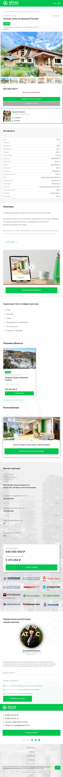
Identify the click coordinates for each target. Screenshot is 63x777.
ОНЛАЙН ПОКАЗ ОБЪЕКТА (31, 290)
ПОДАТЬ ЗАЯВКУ (31, 567)
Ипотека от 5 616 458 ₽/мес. (31, 92)
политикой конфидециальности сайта (40, 766)
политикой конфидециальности (18, 685)
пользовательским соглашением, (11, 768)
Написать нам (31, 732)
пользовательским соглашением (35, 685)
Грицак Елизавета (18, 112)
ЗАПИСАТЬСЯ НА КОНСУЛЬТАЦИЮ (31, 451)
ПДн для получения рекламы (25, 693)
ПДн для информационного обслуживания (28, 689)
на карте (6, 29)
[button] (59, 54)
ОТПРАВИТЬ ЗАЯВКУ (17, 698)
